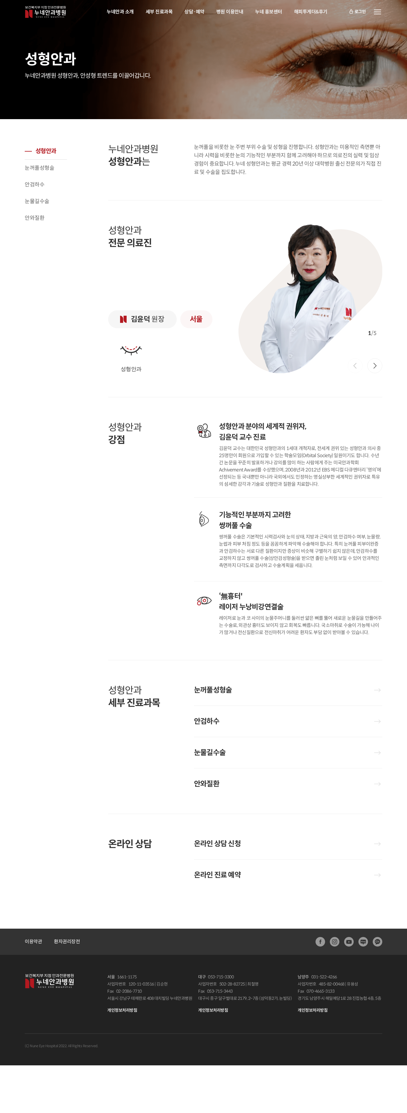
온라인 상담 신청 (217, 843)
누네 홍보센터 (268, 12)
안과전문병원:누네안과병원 (45, 12)
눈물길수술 (37, 201)
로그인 (360, 11)
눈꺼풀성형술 (39, 168)
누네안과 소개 (120, 12)
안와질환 (34, 218)
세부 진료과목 (159, 12)
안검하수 (34, 184)
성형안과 (45, 151)
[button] (374, 365)
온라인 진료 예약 (217, 875)
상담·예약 (194, 12)
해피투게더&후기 (310, 12)
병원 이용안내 (229, 12)
